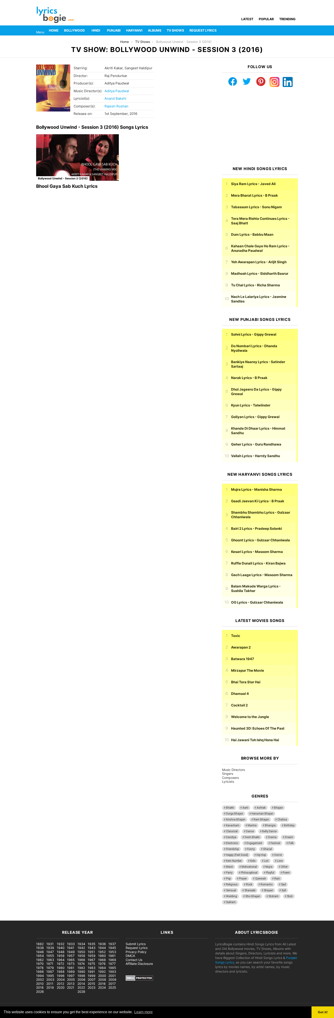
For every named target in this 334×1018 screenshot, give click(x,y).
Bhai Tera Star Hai (245, 682)
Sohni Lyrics (253, 334)
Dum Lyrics (252, 234)
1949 (71, 952)
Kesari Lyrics (257, 552)
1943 (91, 948)
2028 (81, 991)
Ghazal (267, 849)
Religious (232, 884)
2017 (112, 984)
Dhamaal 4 (240, 693)
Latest (247, 19)
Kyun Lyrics (250, 405)
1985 (112, 968)
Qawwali (260, 878)
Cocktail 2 (239, 705)
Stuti (290, 896)
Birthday (289, 825)
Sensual (231, 890)
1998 (81, 976)
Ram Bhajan (261, 819)
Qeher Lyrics (256, 444)
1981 (70, 968)
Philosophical (249, 872)
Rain (277, 878)
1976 (102, 964)
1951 (91, 952)
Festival (275, 843)
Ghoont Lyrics (260, 540)
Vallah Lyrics (255, 456)
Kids (253, 860)
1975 (91, 964)
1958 (81, 956)
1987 (50, 971)
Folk (291, 843)
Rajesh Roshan (116, 106)
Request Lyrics (203, 30)
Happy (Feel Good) (237, 855)
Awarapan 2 (241, 647)
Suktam (231, 902)
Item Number (234, 860)
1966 (81, 960)
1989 (71, 971)
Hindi (96, 30)
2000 (102, 976)
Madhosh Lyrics (259, 273)
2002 (40, 979)
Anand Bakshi (115, 98)
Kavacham (232, 825)
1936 (102, 944)
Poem (286, 872)
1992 (102, 971)
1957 (71, 956)
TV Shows (175, 30)
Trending (287, 19)
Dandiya (231, 837)
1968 (102, 960)
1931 (50, 944)
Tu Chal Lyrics (255, 285)
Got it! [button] (323, 1012)
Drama (272, 837)
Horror (278, 855)
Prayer (243, 878)
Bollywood (74, 30)
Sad (283, 884)
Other (284, 866)
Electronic (232, 843)
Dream (289, 837)
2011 (49, 984)
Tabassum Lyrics (256, 207)
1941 (70, 948)
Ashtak (261, 807)
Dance (250, 831)
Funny (251, 849)
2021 (70, 987)
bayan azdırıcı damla (42, 918)
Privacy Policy (136, 952)
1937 (112, 944)
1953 (112, 952)
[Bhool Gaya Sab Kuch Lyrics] (77, 157)
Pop (228, 878)
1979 (50, 968)
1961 (112, 956)
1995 (50, 976)
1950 (81, 952)
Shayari (268, 890)
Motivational (249, 866)
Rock (249, 884)
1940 (61, 948)
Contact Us (134, 960)
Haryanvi (134, 30)
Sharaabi (249, 890)
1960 (102, 956)
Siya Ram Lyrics (253, 184)
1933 (71, 944)
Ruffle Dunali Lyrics (258, 563)
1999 (91, 976)
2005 (71, 979)
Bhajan (278, 807)
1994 (40, 976)
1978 (40, 968)
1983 (91, 968)
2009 (112, 979)
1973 (71, 964)
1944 (102, 948)
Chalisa (282, 819)
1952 (102, 952)
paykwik (65, 918)
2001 (112, 976)
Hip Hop (261, 855)
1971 (49, 964)
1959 (91, 956)
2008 (102, 979)
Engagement (254, 843)
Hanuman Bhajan (262, 813)
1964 (61, 960)
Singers (227, 773)
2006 (81, 979)
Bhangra (270, 825)
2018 (40, 987)
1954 (40, 956)
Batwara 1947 (242, 659)
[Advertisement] (260, 126)
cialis (22, 918)
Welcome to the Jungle (250, 717)
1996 (61, 976)
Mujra (268, 866)
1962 (40, 960)
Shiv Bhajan (252, 896)
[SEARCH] (295, 30)
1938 (40, 948)
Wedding (231, 896)
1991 (91, 971)
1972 (60, 964)
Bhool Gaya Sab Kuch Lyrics (66, 186)
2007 (91, 979)
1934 (81, 944)
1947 (50, 952)
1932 (60, 944)
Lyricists (228, 781)
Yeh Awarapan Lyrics (259, 262)
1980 (61, 968)
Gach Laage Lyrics (261, 575)
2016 (102, 984)
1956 (61, 956)
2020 (61, 987)
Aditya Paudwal (117, 91)
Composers (230, 778)
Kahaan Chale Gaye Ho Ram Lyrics (260, 248)
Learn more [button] (143, 1012)
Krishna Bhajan (235, 819)
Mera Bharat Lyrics (254, 195)
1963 (50, 960)
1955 (50, 956)
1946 (40, 952)
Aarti (245, 807)
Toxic (235, 636)
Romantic (267, 884)
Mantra (252, 825)
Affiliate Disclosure (139, 964)
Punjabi (114, 30)
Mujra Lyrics (256, 489)
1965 (71, 960)
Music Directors (233, 770)
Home (54, 30)
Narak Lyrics (249, 378)
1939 (50, 948)
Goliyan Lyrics (255, 417)
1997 (71, 976)
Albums (154, 30)
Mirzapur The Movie (247, 670)
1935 (91, 944)
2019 (50, 987)
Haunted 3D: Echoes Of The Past (257, 728)
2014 (81, 984)
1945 (112, 948)
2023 (91, 987)
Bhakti (230, 807)
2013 (71, 984)
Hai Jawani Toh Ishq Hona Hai (255, 740)
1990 (81, 971)
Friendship (232, 849)
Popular (266, 19)
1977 (112, 964)
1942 (81, 948)
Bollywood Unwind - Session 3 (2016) (63, 178)
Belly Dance (269, 831)
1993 (112, 971)
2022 (81, 987)
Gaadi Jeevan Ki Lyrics (257, 501)
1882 (40, 944)
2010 (40, 984)
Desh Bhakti (252, 837)
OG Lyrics (257, 602)
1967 (91, 960)
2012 (60, 984)
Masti (229, 866)
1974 (81, 964)
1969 (112, 960)
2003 (50, 979)
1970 (40, 964)
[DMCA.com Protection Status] (139, 979)
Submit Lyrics (136, 944)
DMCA (130, 956)
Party (229, 872)
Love (280, 860)
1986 (40, 971)
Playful (270, 872)
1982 (81, 968)
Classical (232, 831)
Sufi (284, 890)
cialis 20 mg (9, 918)
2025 (112, 987)
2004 (61, 979)
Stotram (274, 896)
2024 (102, 987)
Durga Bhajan (234, 813)
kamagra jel (80, 918)
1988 (61, 971)
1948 (61, 952)
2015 (91, 984)
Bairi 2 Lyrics (256, 528)
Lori (266, 860)
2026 (40, 991)
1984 (102, 968)
